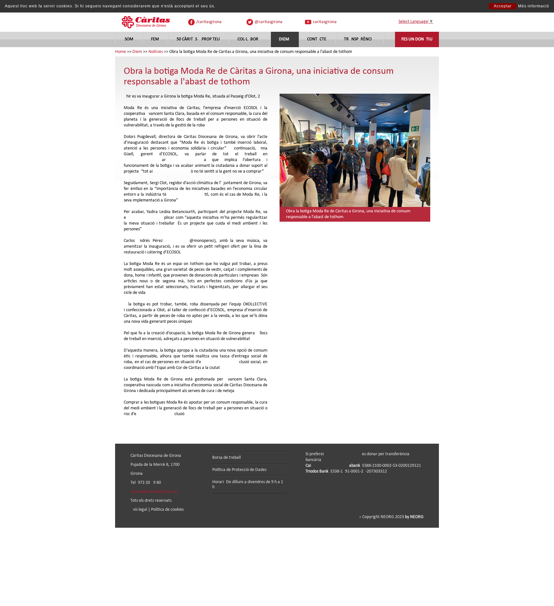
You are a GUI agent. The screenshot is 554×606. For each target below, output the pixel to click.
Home (120, 51)
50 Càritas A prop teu (198, 39)
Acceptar (503, 6)
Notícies (155, 51)
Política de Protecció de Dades (239, 469)
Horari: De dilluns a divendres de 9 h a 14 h (248, 485)
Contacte (316, 39)
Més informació (533, 6)
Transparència (359, 39)
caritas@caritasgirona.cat (154, 491)
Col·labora (249, 39)
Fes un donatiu (416, 39)
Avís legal (138, 509)
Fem (155, 39)
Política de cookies (167, 509)
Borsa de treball (226, 457)
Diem (284, 39)
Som (129, 39)
